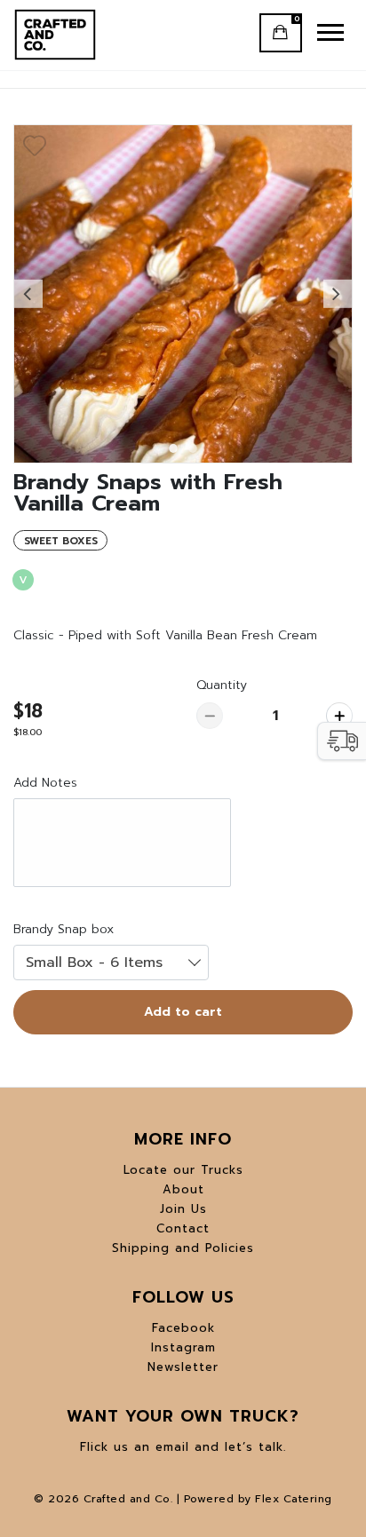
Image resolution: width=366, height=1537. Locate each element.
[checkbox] (34, 145)
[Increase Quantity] (339, 715)
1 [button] (173, 454)
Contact (183, 1228)
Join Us (183, 1208)
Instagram (183, 1347)
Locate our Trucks (183, 1169)
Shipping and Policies (183, 1248)
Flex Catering (293, 1499)
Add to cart (183, 1011)
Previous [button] (28, 294)
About (183, 1189)
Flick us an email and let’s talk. (183, 1446)
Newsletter (183, 1367)
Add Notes (45, 782)
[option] (183, 294)
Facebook (183, 1327)
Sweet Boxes (61, 541)
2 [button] (193, 454)
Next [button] (337, 294)
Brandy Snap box (63, 929)
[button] (341, 741)
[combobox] (111, 962)
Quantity (221, 685)
